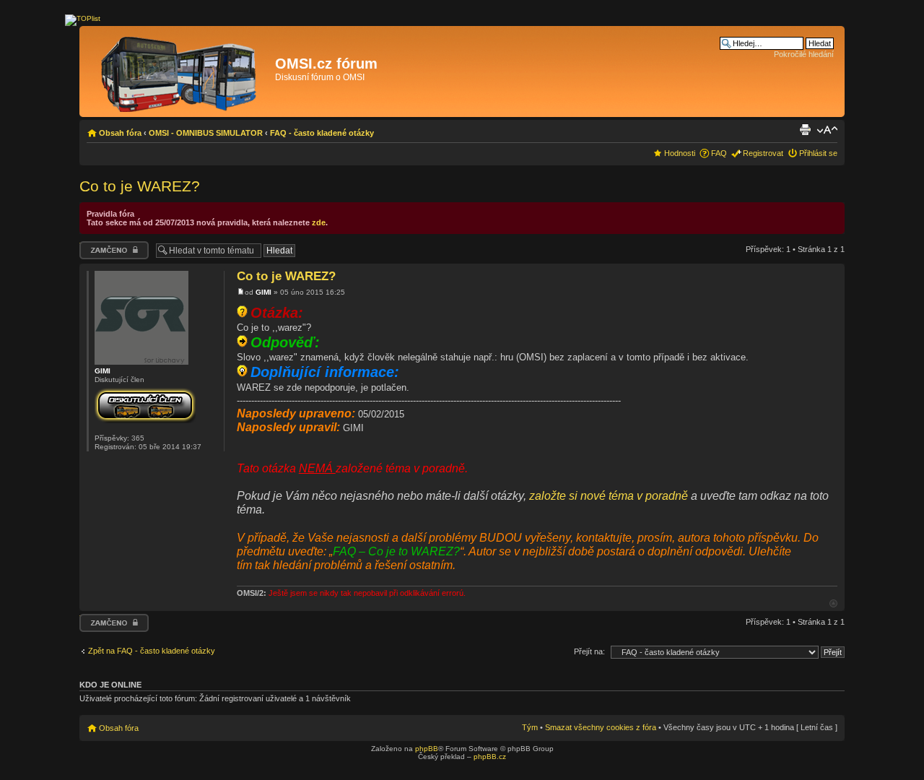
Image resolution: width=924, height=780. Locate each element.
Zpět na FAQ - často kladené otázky (151, 650)
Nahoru (833, 603)
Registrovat (763, 153)
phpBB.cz (490, 756)
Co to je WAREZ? (139, 186)
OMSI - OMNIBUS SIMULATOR (206, 133)
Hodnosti (679, 153)
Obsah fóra (120, 133)
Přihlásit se (818, 153)
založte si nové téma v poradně (608, 496)
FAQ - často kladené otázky (322, 133)
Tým (530, 727)
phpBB (426, 749)
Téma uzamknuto (110, 245)
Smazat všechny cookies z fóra (600, 727)
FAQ (719, 153)
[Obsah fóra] (179, 71)
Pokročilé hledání (804, 54)
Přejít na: (589, 651)
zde (319, 222)
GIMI (263, 292)
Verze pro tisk (805, 130)
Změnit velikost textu (826, 130)
